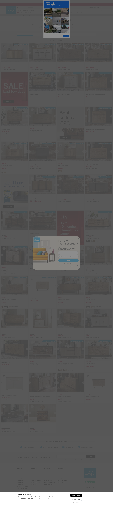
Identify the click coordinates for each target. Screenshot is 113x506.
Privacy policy (30, 498)
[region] (56, 499)
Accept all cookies (76, 495)
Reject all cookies (76, 499)
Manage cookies (76, 502)
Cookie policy (23, 498)
